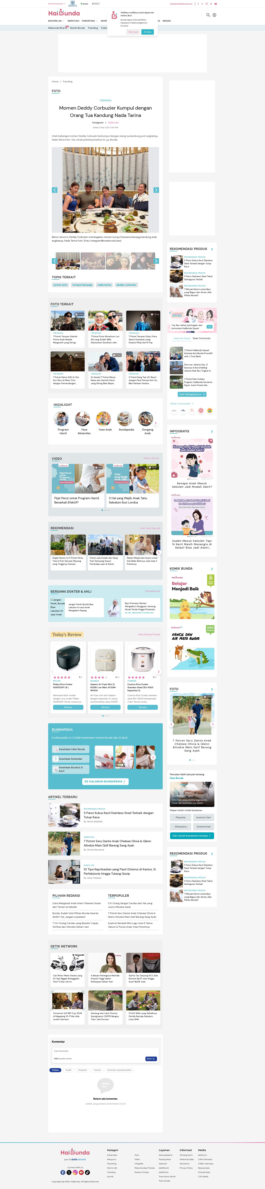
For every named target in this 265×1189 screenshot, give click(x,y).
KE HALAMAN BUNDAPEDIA (104, 781)
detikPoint (164, 1172)
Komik (110, 1176)
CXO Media (203, 1176)
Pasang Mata (165, 1159)
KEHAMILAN (54, 20)
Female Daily (204, 1172)
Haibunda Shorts (57, 27)
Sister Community (202, 338)
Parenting (111, 1163)
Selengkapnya (152, 591)
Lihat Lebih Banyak (150, 528)
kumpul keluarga (82, 284)
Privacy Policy (186, 1168)
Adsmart (163, 1163)
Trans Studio (164, 1181)
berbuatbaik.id (165, 1155)
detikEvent (164, 1168)
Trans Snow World (167, 1176)
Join (209, 327)
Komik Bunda (77, 28)
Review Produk (142, 1172)
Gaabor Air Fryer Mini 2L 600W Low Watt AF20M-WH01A (103, 687)
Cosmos (131, 681)
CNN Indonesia (205, 1159)
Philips (57, 681)
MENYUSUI (73, 20)
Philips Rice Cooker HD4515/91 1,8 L (62, 686)
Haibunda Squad (182, 338)
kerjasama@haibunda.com (181, 3)
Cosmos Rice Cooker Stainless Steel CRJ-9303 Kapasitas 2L (140, 687)
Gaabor (94, 681)
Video (104, 28)
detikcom (202, 1155)
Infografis (139, 1163)
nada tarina (104, 284)
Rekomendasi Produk (145, 1168)
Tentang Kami (186, 1155)
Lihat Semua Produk (149, 634)
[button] (156, 190)
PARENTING (88, 20)
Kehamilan (112, 1155)
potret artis (60, 284)
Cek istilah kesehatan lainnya (190, 836)
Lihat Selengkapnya (190, 394)
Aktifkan (147, 32)
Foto (137, 1155)
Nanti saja (133, 32)
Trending (93, 28)
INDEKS (167, 20)
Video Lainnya (151, 458)
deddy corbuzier (126, 284)
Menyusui (111, 1159)
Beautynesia (203, 1168)
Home (55, 81)
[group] (68, 261)
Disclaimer (185, 1163)
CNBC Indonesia (205, 1163)
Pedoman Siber (187, 1159)
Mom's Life (112, 1168)
